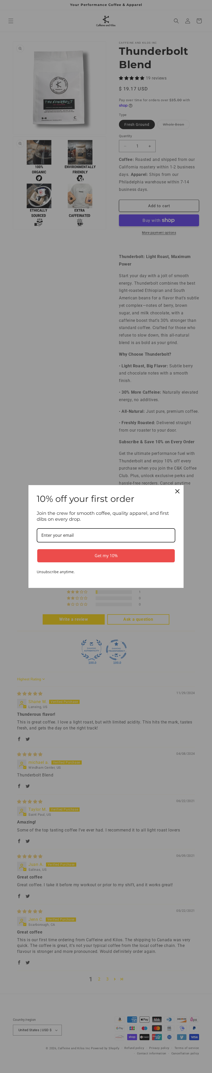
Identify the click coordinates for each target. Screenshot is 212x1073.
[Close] (177, 491)
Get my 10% (106, 555)
